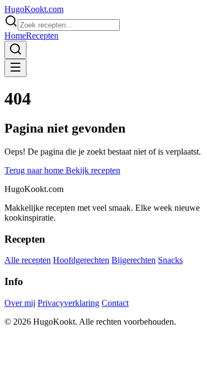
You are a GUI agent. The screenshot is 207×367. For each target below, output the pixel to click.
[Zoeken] (15, 50)
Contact (115, 303)
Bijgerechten (134, 260)
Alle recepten (27, 260)
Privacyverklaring (68, 303)
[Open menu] (15, 68)
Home (15, 35)
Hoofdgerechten (81, 260)
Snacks (170, 260)
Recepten (42, 35)
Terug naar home (35, 170)
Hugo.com (33, 9)
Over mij (19, 303)
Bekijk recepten (93, 170)
